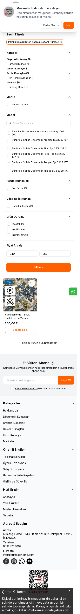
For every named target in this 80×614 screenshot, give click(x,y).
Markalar (8, 441)
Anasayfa (9, 496)
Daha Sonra (51, 25)
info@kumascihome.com (18, 554)
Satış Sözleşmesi (13, 469)
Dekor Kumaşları (13, 429)
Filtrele (38, 267)
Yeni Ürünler (11, 503)
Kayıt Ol (66, 380)
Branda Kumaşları (14, 422)
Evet (68, 25)
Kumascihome (13, 314)
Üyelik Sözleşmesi (14, 463)
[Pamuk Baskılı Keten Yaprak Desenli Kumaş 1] (20, 295)
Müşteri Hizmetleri (14, 509)
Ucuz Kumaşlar (12, 435)
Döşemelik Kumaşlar (16, 416)
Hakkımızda (10, 410)
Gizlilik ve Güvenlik (15, 481)
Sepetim (8, 515)
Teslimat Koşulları (14, 456)
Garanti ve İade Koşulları (18, 475)
